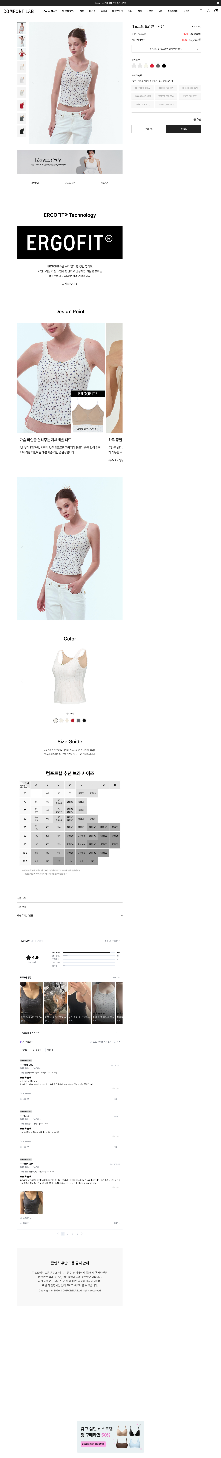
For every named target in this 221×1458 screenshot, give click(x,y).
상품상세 (35, 183)
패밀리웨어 (173, 11)
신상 (82, 11)
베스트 (92, 11)
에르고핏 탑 (117, 11)
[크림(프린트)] (146, 65)
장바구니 (149, 128)
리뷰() (105, 183)
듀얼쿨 (104, 11)
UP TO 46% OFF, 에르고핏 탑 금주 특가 (110, 3)
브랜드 (186, 11)
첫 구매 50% (68, 11)
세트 (161, 11)
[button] (118, 82)
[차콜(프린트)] (158, 65)
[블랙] (164, 65)
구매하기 (183, 128)
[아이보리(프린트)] (140, 65)
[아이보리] (134, 65)
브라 (130, 11)
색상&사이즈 (70, 183)
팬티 (140, 11)
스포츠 (150, 11)
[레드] (152, 65)
